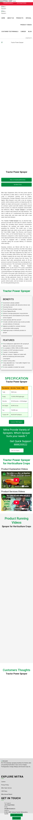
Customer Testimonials (9, 31)
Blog (30, 31)
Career (23, 31)
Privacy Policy (5, 785)
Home (3, 18)
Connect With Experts (16, 422)
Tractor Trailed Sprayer (11, 220)
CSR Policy (4, 791)
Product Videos (26, 24)
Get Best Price (17, 184)
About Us (10, 18)
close (14, 1)
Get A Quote (16, 818)
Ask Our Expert (15, 450)
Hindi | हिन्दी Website (16, 815)
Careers (3, 781)
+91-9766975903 (21, 3)
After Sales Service (6, 788)
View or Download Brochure (17, 179)
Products (19, 18)
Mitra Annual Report (6, 794)
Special (28, 18)
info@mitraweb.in (8, 3)
